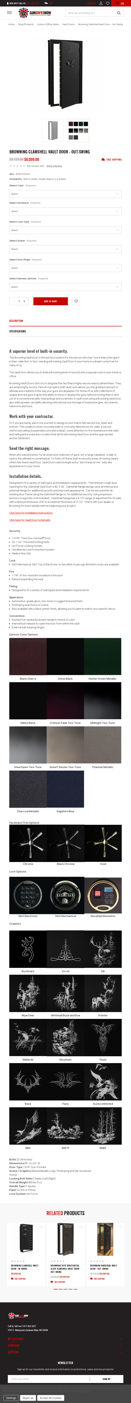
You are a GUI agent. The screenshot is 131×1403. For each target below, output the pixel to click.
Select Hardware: (24, 202)
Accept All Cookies (51, 1398)
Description (16, 321)
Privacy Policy (83, 1391)
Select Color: (22, 185)
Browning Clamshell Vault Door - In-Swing (25, 1267)
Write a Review (54, 165)
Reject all (28, 1398)
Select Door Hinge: (25, 259)
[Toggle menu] (11, 12)
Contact (91, 3)
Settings (11, 1398)
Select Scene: (22, 240)
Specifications (17, 331)
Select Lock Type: (25, 221)
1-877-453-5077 (29, 1326)
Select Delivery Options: (28, 278)
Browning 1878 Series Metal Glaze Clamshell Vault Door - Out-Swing (66, 1268)
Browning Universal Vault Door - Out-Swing (103, 1267)
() (122, 3)
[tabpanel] (26, 1254)
